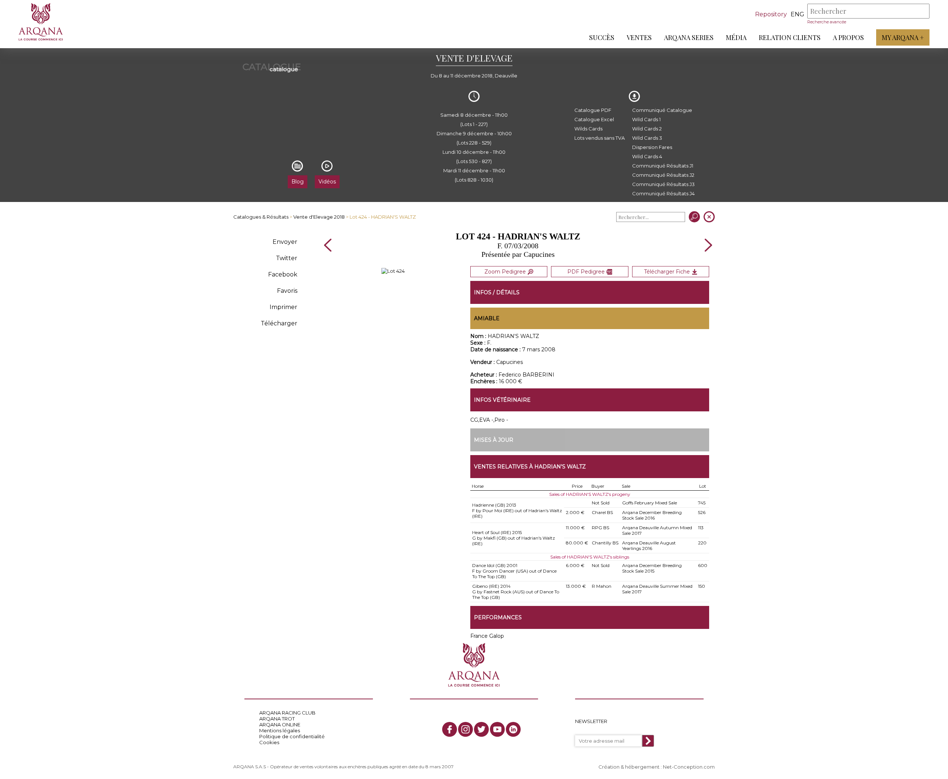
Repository (771, 14)
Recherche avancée (826, 21)
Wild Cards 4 (647, 156)
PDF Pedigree (586, 271)
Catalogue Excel (594, 119)
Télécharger (279, 323)
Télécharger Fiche (667, 271)
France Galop (487, 636)
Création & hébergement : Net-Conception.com (656, 767)
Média (736, 37)
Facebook (282, 274)
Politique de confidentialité (292, 736)
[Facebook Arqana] (449, 729)
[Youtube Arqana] (497, 729)
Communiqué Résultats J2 (663, 175)
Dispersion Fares (652, 147)
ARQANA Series (689, 37)
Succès (601, 37)
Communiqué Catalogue (662, 110)
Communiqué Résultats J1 (662, 166)
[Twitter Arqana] (481, 729)
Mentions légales (279, 730)
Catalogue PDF (592, 110)
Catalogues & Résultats (260, 217)
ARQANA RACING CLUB (287, 713)
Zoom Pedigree (505, 271)
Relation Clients (790, 37)
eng (797, 14)
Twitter (286, 258)
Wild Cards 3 (647, 138)
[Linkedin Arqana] (513, 729)
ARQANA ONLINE (279, 724)
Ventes (639, 37)
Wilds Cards (588, 129)
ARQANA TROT (277, 719)
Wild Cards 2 (647, 129)
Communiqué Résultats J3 (663, 184)
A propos (848, 37)
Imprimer (283, 307)
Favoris (287, 290)
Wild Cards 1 (646, 119)
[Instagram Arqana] (465, 729)
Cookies (269, 742)
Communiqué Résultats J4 (663, 193)
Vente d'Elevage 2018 (319, 217)
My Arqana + (903, 37)
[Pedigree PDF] (393, 271)
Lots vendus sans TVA (599, 138)
